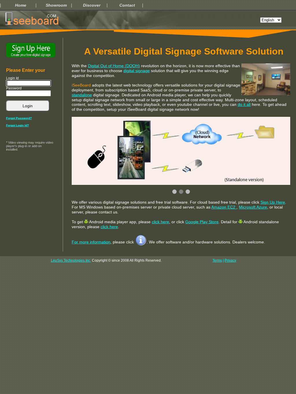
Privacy (230, 260)
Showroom (56, 5)
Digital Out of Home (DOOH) (114, 65)
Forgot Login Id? (17, 125)
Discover (91, 5)
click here (160, 221)
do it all (244, 104)
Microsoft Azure (253, 207)
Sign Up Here (272, 202)
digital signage (136, 70)
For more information (91, 242)
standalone (82, 95)
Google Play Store (202, 221)
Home (20, 5)
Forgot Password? (19, 118)
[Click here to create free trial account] (30, 50)
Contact (127, 5)
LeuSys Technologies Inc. (71, 260)
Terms (217, 260)
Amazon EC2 (223, 207)
